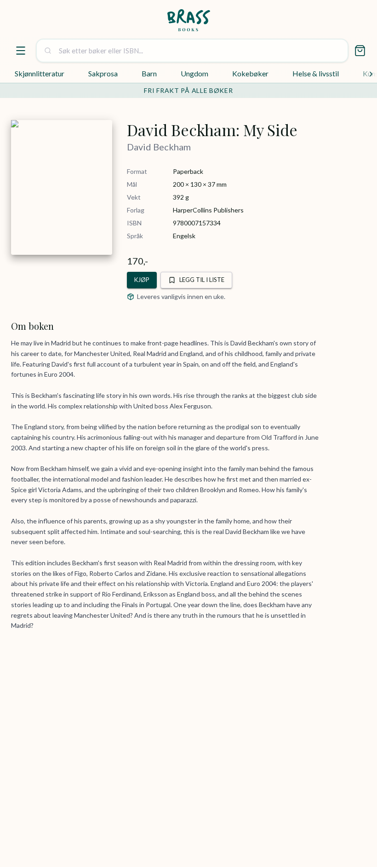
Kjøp (141, 279)
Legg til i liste (201, 279)
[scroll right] (371, 74)
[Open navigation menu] (20, 50)
